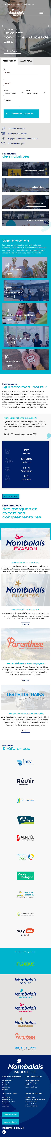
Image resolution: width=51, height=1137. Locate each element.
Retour (28, 90)
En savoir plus (11, 51)
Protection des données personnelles (35, 1099)
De (4, 69)
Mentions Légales (30, 1097)
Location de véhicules (36, 204)
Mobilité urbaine (38, 187)
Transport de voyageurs (35, 220)
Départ (6, 90)
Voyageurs (7, 100)
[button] (2, 26)
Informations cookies (31, 1102)
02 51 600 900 (8, 4)
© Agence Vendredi (31, 1104)
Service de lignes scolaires (34, 170)
